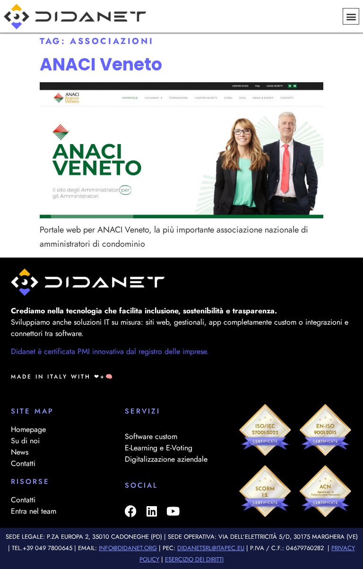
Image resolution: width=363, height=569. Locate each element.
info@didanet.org (128, 547)
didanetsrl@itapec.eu (210, 547)
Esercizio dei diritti (194, 559)
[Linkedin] (152, 511)
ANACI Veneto (101, 64)
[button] (351, 16)
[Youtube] (173, 511)
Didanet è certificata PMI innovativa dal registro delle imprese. (110, 351)
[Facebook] (131, 511)
